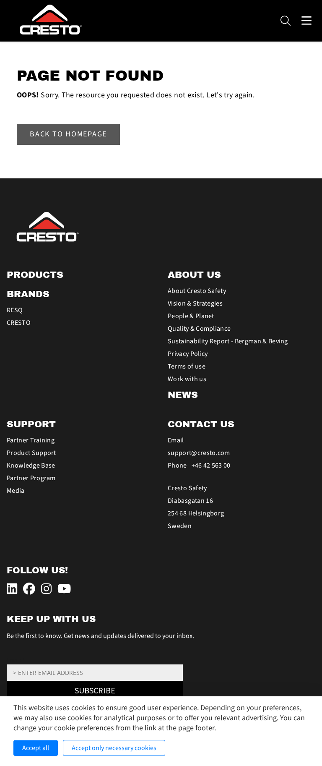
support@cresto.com (199, 453)
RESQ (15, 310)
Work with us (187, 379)
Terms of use (186, 366)
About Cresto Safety (197, 290)
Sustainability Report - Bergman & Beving (228, 341)
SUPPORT (31, 424)
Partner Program (31, 478)
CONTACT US (201, 424)
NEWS (183, 395)
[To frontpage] (161, 227)
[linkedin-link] (13, 589)
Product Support (31, 453)
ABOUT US (194, 275)
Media (16, 490)
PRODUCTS (35, 275)
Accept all (35, 748)
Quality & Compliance (199, 328)
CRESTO (19, 322)
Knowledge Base (31, 465)
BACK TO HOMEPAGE (68, 134)
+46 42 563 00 (211, 465)
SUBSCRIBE (95, 691)
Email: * (16, 660)
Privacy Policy (188, 353)
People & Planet (191, 316)
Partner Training (31, 440)
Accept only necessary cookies (114, 748)
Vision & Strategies (195, 303)
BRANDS (28, 294)
